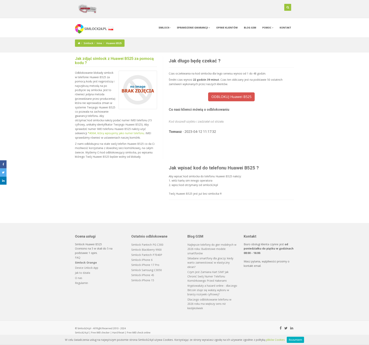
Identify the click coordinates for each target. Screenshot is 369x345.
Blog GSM (250, 27)
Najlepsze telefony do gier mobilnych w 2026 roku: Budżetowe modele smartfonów (211, 249)
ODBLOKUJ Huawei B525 (231, 96)
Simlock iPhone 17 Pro (145, 265)
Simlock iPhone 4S (142, 275)
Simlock (164, 27)
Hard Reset (118, 332)
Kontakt (285, 27)
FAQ (77, 257)
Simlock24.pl (82, 332)
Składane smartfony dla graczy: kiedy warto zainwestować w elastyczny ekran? (210, 262)
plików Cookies (275, 340)
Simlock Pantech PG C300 (147, 244)
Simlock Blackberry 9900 (146, 249)
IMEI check (137, 332)
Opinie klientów (227, 27)
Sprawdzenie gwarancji (193, 27)
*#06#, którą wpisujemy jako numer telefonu (116, 133)
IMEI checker (103, 332)
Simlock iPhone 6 (142, 260)
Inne (99, 43)
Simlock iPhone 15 (142, 280)
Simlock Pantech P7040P (146, 255)
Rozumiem (295, 340)
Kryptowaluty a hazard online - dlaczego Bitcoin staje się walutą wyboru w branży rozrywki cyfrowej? (212, 290)
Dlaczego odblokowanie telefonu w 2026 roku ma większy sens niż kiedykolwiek (209, 304)
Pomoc (267, 27)
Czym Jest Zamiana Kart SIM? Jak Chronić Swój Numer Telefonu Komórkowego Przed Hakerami (208, 276)
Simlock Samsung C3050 (146, 270)
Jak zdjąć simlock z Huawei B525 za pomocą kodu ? (114, 60)
